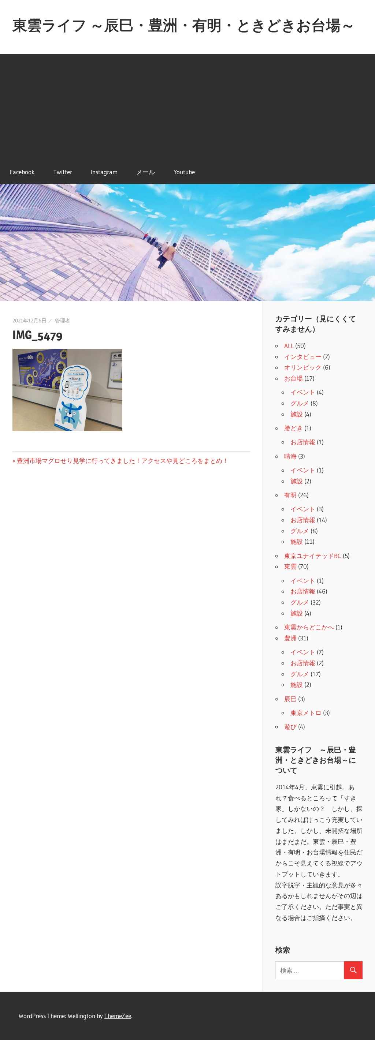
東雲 (290, 566)
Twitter (62, 172)
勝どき (293, 428)
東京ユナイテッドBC (312, 556)
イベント (302, 392)
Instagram (104, 172)
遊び (290, 726)
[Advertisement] (187, 105)
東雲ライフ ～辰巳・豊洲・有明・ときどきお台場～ (183, 25)
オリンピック (303, 367)
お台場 (293, 378)
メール (145, 172)
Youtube (184, 172)
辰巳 (290, 699)
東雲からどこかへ (309, 627)
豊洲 (290, 638)
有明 (290, 495)
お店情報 (302, 442)
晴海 (290, 456)
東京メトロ (306, 713)
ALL (289, 345)
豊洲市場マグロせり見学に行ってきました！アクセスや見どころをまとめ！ (122, 460)
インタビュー (303, 356)
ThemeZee (117, 1016)
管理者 (62, 320)
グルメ (299, 403)
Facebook (22, 172)
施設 (296, 414)
